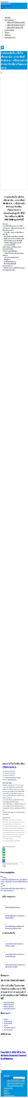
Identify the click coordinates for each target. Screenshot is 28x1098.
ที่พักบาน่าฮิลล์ (8, 826)
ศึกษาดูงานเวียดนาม (9, 830)
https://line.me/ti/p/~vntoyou (13, 777)
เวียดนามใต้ (13, 840)
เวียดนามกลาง (9, 767)
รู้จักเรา (7, 32)
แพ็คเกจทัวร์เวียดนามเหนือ (16, 22)
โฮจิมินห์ (18, 840)
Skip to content (4, 1)
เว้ (4, 838)
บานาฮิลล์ (12, 828)
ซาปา (7, 822)
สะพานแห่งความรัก (13, 834)
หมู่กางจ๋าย (6, 836)
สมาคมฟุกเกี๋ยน (16, 830)
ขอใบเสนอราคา (10, 37)
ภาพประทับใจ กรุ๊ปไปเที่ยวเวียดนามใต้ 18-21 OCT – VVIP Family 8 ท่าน (13, 888)
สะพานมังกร (6, 834)
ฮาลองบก (11, 836)
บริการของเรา (8, 1078)
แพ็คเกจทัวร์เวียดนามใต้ (15, 27)
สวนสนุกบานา (13, 832)
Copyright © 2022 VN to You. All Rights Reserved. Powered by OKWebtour (13, 1055)
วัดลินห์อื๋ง (19, 828)
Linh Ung (16, 819)
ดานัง (13, 822)
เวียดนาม (7, 838)
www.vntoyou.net (11, 779)
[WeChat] (14, 856)
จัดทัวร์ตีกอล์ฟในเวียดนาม (12, 907)
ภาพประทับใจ (9, 30)
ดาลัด (16, 822)
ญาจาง (10, 822)
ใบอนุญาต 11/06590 (6, 3)
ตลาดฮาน (20, 822)
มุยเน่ (15, 828)
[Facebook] (14, 849)
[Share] (14, 861)
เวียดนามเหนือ (8, 840)
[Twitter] (14, 854)
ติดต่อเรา (8, 35)
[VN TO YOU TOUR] (5, 14)
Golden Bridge (11, 819)
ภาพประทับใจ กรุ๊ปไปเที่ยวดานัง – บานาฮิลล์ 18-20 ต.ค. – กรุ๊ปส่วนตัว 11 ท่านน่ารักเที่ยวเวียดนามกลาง (14, 880)
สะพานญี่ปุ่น (18, 832)
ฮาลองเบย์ (15, 836)
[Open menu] (2, 47)
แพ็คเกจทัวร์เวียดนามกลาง (16, 25)
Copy (4, 866)
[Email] (14, 858)
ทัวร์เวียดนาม (10, 824)
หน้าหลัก (7, 17)
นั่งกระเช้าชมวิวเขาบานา (16, 826)
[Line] (14, 851)
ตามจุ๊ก (5, 824)
